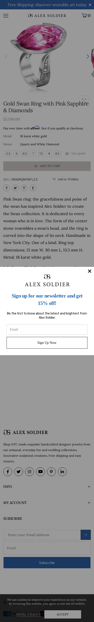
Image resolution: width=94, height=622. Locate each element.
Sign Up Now (46, 342)
